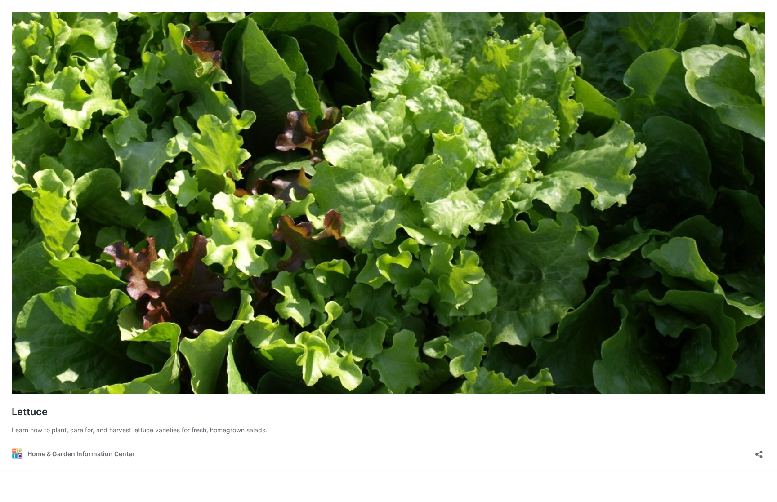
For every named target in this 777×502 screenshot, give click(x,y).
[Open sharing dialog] (759, 451)
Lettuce (30, 412)
